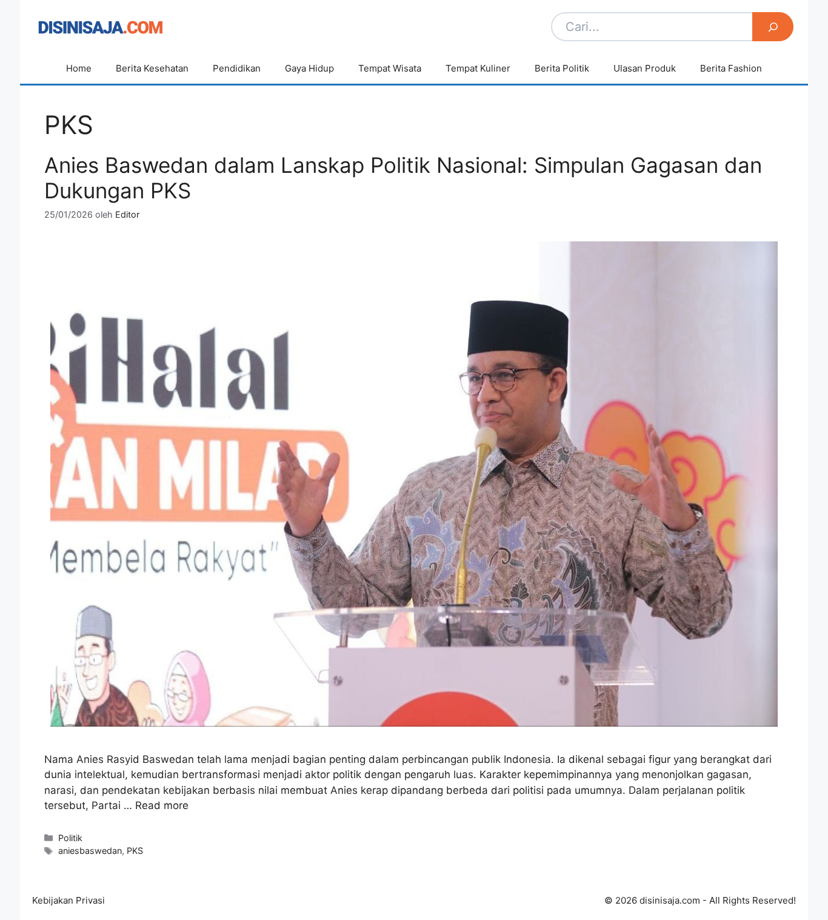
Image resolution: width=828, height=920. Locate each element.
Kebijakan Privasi (68, 900)
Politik (70, 838)
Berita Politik (562, 68)
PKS (135, 850)
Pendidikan (237, 68)
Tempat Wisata (389, 68)
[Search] (772, 26)
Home (79, 68)
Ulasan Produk (644, 68)
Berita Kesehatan (152, 68)
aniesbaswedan (90, 850)
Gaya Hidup (309, 68)
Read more (162, 805)
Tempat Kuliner (478, 68)
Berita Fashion (731, 68)
